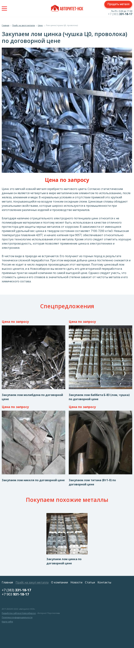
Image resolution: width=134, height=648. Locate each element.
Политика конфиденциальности (17, 617)
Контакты (104, 582)
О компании (59, 582)
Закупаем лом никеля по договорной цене (33, 480)
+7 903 (15, 594)
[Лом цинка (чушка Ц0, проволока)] (67, 172)
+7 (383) (120, 14)
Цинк (40, 25)
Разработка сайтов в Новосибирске (19, 613)
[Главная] (67, 8)
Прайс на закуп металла (23, 25)
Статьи (90, 582)
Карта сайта (7, 621)
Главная (5, 25)
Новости (76, 582)
